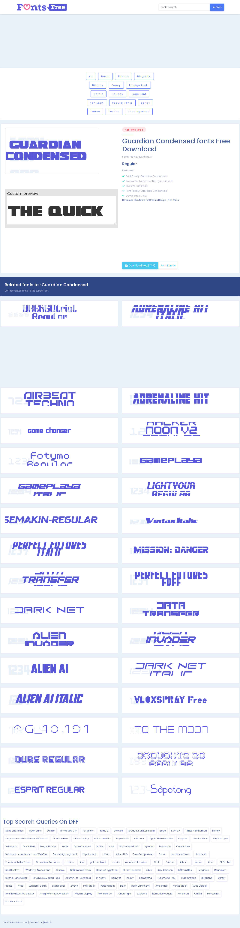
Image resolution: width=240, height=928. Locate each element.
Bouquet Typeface (106, 870)
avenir (74, 885)
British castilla (102, 838)
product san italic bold (141, 830)
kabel (65, 846)
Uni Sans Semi (13, 901)
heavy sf (116, 877)
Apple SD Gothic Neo (161, 838)
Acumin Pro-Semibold (78, 877)
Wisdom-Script (37, 885)
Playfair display (83, 893)
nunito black (180, 885)
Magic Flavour (48, 846)
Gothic (99, 94)
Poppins (182, 838)
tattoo (95, 111)
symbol (149, 846)
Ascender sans (82, 846)
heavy (130, 877)
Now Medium (105, 893)
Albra (149, 870)
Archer (100, 846)
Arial (82, 862)
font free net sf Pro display (19, 893)
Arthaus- (139, 838)
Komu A (175, 830)
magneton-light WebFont (54, 893)
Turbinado (165, 846)
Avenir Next (29, 846)
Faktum (170, 862)
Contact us (36, 922)
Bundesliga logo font (65, 854)
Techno (114, 111)
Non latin (97, 102)
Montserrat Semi (181, 854)
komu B (104, 830)
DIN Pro (51, 830)
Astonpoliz (11, 846)
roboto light (124, 893)
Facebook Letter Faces (18, 862)
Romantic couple (162, 893)
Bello (123, 885)
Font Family (168, 265)
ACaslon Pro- (60, 838)
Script (145, 102)
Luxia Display (200, 885)
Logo (163, 830)
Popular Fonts (122, 102)
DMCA (48, 922)
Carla (157, 862)
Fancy (116, 85)
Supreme (141, 893)
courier (116, 862)
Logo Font (139, 94)
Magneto (204, 870)
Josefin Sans (200, 838)
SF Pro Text (225, 862)
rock (111, 846)
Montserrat (213, 893)
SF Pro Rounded (132, 870)
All (91, 76)
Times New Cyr (68, 830)
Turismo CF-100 (166, 877)
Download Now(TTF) (141, 265)
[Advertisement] (120, 42)
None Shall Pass (14, 830)
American (183, 893)
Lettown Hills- (185, 870)
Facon (162, 854)
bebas (198, 862)
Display (97, 85)
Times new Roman (196, 830)
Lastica (70, 862)
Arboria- (185, 862)
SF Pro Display (81, 838)
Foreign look (138, 85)
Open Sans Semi (140, 885)
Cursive (60, 870)
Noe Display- (12, 870)
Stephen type (220, 838)
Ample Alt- (202, 854)
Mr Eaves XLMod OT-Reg (46, 877)
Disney (216, 830)
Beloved (118, 830)
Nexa (20, 885)
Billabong (206, 877)
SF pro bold (122, 838)
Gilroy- (222, 877)
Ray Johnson (165, 870)
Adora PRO (122, 854)
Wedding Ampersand (38, 870)
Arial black (161, 885)
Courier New (183, 846)
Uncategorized (139, 111)
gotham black (98, 862)
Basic (105, 76)
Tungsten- (88, 830)
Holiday (117, 94)
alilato (106, 854)
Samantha (145, 877)
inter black (89, 885)
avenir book (58, 885)
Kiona (211, 862)
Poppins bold (89, 854)
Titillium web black (80, 870)
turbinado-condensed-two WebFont (26, 854)
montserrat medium (136, 862)
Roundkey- (220, 870)
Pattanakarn (107, 885)
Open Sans (35, 830)
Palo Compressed (143, 854)
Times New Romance (48, 862)
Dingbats (144, 76)
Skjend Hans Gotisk (16, 877)
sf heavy (101, 877)
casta (8, 885)
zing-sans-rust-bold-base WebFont (26, 838)
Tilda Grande (188, 877)
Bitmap (123, 76)
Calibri (198, 893)
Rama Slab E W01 (129, 846)
